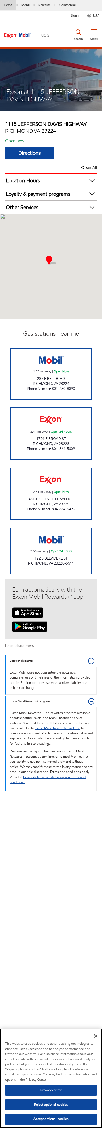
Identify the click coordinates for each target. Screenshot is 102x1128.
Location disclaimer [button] (21, 661)
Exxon (8, 5)
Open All (89, 167)
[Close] (95, 1036)
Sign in (75, 15)
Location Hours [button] (23, 180)
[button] (94, 35)
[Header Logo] (26, 34)
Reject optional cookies (51, 1104)
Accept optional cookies (51, 1118)
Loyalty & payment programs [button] (38, 193)
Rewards (44, 5)
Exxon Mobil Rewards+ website (57, 728)
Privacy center (51, 1090)
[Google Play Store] (29, 626)
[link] (51, 374)
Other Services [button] (22, 207)
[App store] (27, 612)
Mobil (25, 5)
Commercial (67, 5)
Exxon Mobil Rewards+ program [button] (30, 701)
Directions (29, 152)
